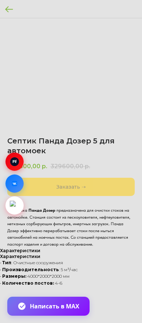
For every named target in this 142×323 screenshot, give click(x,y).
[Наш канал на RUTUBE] (14, 162)
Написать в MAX (54, 306)
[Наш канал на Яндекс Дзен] (14, 205)
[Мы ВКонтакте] (14, 183)
